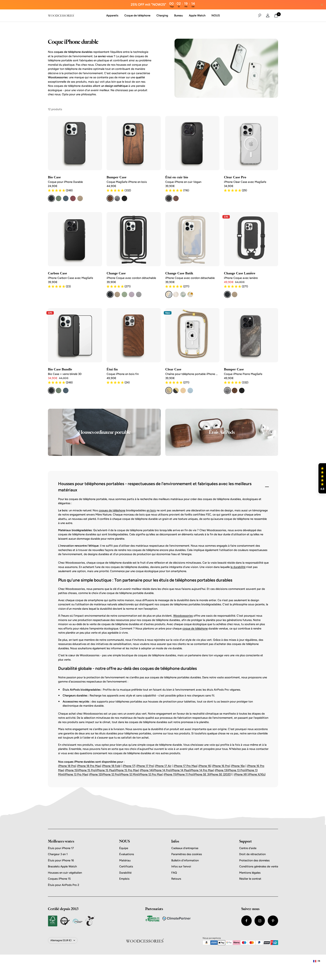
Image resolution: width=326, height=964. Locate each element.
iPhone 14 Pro (161, 770)
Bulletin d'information (185, 860)
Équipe (123, 848)
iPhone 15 (71, 770)
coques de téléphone (112, 510)
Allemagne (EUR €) (61, 940)
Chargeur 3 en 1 (58, 854)
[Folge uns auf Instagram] (259, 921)
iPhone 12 (95, 774)
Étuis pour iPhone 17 (61, 848)
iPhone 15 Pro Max (126, 770)
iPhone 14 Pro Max (201, 770)
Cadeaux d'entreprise (184, 848)
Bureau (178, 15)
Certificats (126, 866)
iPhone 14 (146, 770)
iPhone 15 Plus (105, 770)
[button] (322, 478)
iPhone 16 (204, 766)
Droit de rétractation (252, 854)
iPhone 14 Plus (180, 770)
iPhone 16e (238, 766)
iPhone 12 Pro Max (150, 774)
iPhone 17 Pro (144, 766)
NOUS (215, 15)
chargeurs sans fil (203, 695)
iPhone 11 (169, 774)
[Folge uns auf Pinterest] (273, 921)
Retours (176, 878)
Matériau (125, 860)
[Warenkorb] (276, 15)
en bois (151, 510)
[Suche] (259, 15)
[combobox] (316, 961)
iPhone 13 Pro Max (76, 774)
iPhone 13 (221, 770)
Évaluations (126, 854)
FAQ (174, 872)
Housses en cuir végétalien (65, 872)
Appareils (112, 15)
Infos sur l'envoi (181, 866)
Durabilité (125, 872)
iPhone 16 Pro (220, 766)
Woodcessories (183, 615)
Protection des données (254, 860)
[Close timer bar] (322, 4)
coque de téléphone (195, 628)
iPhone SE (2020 (220, 774)
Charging (162, 15)
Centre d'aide (247, 848)
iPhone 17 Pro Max (185, 766)
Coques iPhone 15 (59, 878)
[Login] (267, 15)
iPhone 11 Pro (184, 774)
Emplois (124, 878)
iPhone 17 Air (163, 766)
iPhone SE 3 (201, 774)
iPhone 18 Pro (66, 766)
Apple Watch (197, 15)
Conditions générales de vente (258, 866)
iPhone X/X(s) (256, 774)
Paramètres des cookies (186, 854)
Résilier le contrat (250, 878)
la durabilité (238, 567)
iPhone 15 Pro (86, 770)
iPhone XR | (241, 774)
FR (319, 961)
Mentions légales (250, 872)
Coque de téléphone (137, 15)
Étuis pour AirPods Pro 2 (63, 885)
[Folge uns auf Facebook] (246, 921)
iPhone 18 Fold (111, 766)
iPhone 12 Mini (129, 774)
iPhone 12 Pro (110, 774)
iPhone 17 (129, 766)
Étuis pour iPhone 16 (61, 860)
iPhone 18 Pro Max (88, 766)
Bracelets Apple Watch (62, 866)
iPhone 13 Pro (236, 770)
